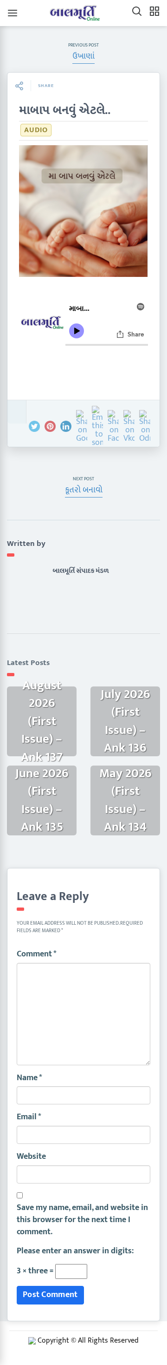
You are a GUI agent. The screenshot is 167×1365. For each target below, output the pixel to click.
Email (29, 1117)
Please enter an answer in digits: (75, 1251)
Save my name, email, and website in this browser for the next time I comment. (82, 1220)
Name (29, 1078)
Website (31, 1157)
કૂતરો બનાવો (84, 490)
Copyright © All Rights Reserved (88, 1340)
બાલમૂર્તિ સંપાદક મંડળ (80, 571)
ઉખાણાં (83, 56)
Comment (37, 954)
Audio (36, 130)
